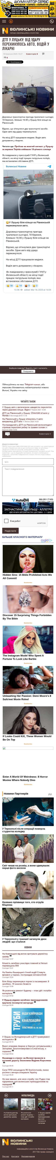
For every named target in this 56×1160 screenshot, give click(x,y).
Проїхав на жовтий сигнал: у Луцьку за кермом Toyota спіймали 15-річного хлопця (27, 148)
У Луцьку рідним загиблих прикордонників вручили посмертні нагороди (44, 1117)
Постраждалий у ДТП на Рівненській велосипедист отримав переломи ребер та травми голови (27, 426)
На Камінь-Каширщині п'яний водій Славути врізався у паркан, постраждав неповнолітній (24, 973)
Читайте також (28, 401)
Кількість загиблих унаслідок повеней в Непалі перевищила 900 (24, 964)
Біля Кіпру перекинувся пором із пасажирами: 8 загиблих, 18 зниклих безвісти (25, 982)
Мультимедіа (28, 1095)
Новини (28, 947)
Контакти (15, 1156)
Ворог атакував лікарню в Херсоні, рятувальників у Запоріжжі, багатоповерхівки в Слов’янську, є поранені (27, 1048)
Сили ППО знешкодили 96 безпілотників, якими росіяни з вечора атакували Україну (25, 1071)
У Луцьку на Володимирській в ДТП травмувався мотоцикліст (26, 1038)
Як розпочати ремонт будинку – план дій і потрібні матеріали (26, 992)
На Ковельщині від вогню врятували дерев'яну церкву (25, 955)
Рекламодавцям (28, 1156)
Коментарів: (32, 54)
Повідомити (28, 371)
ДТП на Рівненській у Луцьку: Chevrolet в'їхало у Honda (25, 414)
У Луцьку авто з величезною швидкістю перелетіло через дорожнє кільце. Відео (27, 408)
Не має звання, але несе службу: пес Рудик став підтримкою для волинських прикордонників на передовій (26, 1081)
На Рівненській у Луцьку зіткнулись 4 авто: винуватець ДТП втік (22, 420)
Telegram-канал (32, 384)
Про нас (5, 1156)
